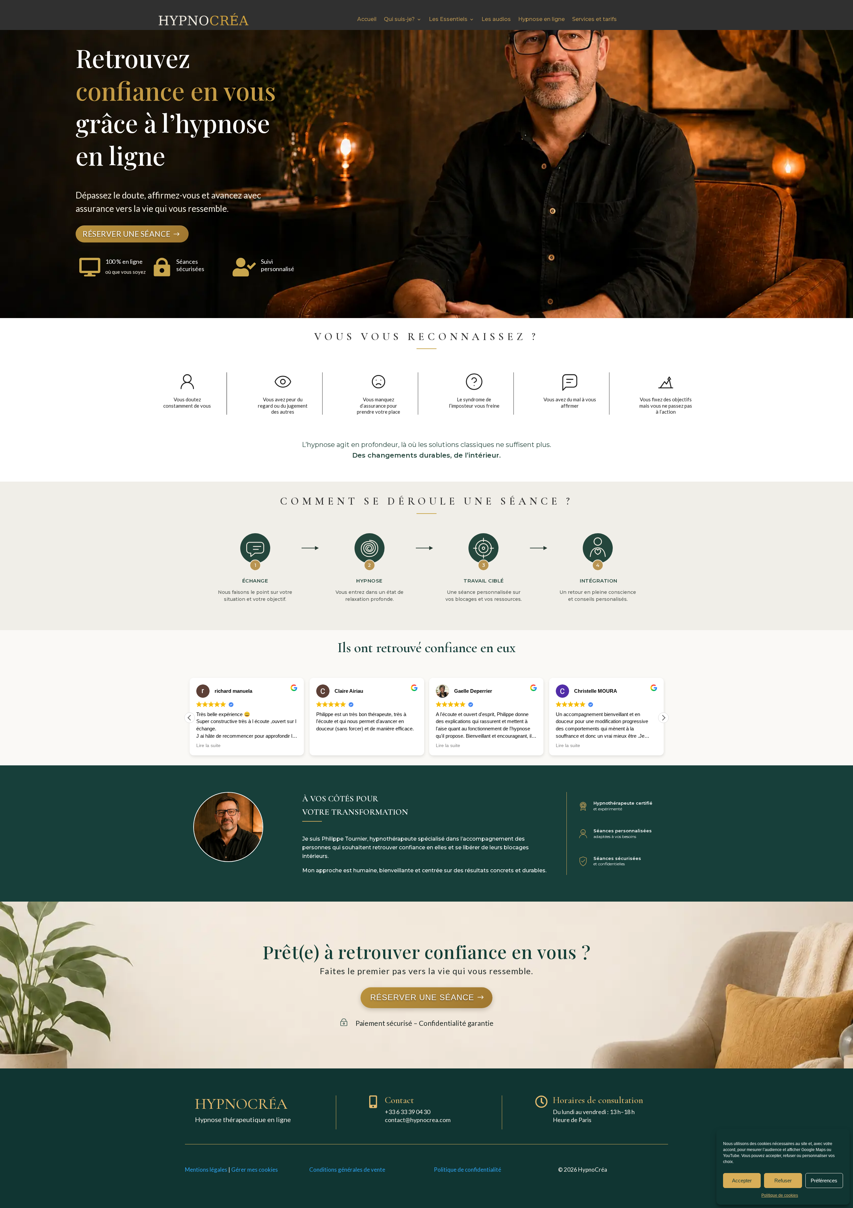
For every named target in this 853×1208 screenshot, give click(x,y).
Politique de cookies (779, 1195)
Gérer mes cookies (254, 1169)
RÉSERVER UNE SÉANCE (127, 233)
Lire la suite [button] (208, 745)
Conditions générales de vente (347, 1169)
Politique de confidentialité (467, 1169)
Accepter (742, 1180)
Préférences (824, 1180)
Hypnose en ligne (541, 19)
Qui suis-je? (399, 19)
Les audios (496, 19)
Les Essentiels (448, 19)
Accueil (367, 19)
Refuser (783, 1180)
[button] (663, 718)
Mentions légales (206, 1169)
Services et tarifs (594, 19)
